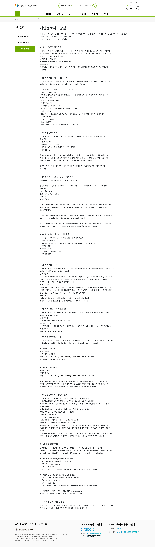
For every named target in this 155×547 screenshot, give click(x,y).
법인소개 (17, 524)
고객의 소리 (33, 524)
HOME (130, 2)
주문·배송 (83, 14)
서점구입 (95, 14)
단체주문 (60, 14)
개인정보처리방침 (38, 19)
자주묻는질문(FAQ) (23, 43)
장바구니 (72, 14)
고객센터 (138, 2)
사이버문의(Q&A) (23, 36)
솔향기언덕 (24, 524)
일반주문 (49, 14)
